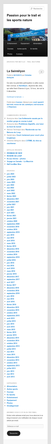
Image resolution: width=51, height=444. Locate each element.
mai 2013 (10, 374)
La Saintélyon (16, 71)
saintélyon (29, 104)
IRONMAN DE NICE (14, 153)
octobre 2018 (12, 254)
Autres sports (22, 48)
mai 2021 (10, 210)
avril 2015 (11, 326)
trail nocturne (39, 104)
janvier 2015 (11, 335)
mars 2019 (11, 243)
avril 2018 (11, 268)
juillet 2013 (11, 368)
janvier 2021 (11, 218)
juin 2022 (10, 185)
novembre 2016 (13, 290)
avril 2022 (11, 190)
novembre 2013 (13, 360)
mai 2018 (10, 265)
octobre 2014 (12, 343)
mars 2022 (11, 193)
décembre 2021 (13, 199)
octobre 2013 (12, 362)
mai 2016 (10, 298)
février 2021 (11, 215)
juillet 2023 (11, 176)
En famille (33, 48)
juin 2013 (10, 371)
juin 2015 (10, 323)
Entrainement (12, 43)
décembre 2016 (13, 287)
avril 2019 (11, 240)
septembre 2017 (13, 279)
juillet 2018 (11, 260)
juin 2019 (10, 235)
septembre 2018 (13, 257)
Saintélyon (23, 85)
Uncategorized (12, 405)
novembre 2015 (13, 310)
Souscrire (14, 433)
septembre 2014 (13, 346)
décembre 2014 (13, 337)
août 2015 (11, 318)
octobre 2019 (12, 229)
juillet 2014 (11, 349)
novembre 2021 (13, 201)
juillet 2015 (11, 321)
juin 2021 (10, 207)
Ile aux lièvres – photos (16, 158)
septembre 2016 (13, 293)
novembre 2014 (13, 340)
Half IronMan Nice (14, 164)
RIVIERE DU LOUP (14, 156)
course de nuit (19, 104)
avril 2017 (11, 282)
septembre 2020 (13, 224)
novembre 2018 (13, 251)
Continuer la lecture (15, 96)
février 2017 (11, 285)
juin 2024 (10, 174)
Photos (9, 54)
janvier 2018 (11, 274)
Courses (10, 48)
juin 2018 (10, 262)
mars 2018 (11, 271)
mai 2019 (10, 237)
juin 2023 (10, 179)
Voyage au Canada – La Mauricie (20, 161)
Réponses (12, 107)
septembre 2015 (13, 315)
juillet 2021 (11, 204)
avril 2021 (11, 212)
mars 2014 (11, 354)
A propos (19, 54)
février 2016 (11, 304)
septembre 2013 (13, 365)
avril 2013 (11, 376)
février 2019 (11, 246)
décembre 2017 (13, 276)
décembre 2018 (13, 249)
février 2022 (11, 196)
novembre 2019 (13, 226)
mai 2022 (10, 187)
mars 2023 (11, 182)
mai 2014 (10, 351)
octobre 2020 (12, 221)
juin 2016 (10, 296)
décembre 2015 (13, 307)
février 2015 (11, 332)
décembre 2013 (13, 357)
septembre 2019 (13, 232)
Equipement (25, 43)
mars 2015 (11, 329)
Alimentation (37, 43)
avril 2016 (11, 301)
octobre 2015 (12, 312)
